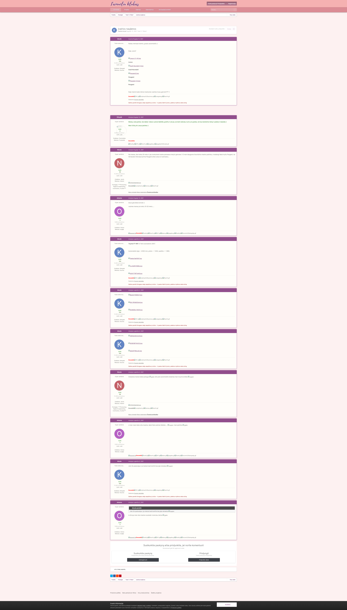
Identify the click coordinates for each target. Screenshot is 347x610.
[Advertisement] (173, 22)
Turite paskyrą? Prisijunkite (216, 3)
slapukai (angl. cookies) (144, 605)
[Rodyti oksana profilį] (119, 211)
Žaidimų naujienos (156, 593)
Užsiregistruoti (143, 560)
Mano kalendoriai (142, 192)
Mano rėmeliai (132, 192)
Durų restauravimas (143, 593)
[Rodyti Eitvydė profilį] (119, 126)
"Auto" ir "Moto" (142, 31)
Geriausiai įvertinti (165, 10)
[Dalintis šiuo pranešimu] (234, 39)
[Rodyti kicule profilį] (114, 30)
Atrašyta (135, 117)
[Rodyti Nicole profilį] (119, 163)
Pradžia (126, 10)
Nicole (119, 150)
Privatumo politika (115, 593)
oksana (119, 198)
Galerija (138, 10)
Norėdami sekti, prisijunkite (217, 29)
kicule (124, 31)
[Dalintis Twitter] (111, 576)
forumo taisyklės (139, 99)
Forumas (116, 10)
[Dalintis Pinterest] (120, 576)
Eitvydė (119, 117)
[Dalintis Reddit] (117, 576)
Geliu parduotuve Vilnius (129, 593)
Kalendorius (150, 10)
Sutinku (227, 604)
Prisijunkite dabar (204, 560)
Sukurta (135, 39)
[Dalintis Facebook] (114, 576)
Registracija (232, 3)
